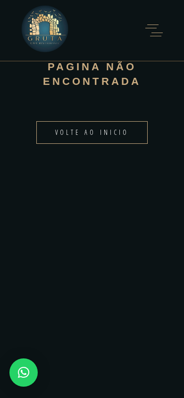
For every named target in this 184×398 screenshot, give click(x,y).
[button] (23, 372)
